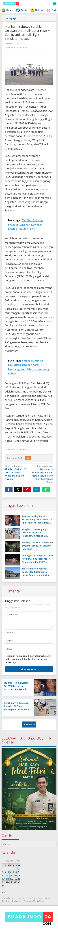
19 (8, 878)
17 (3, 878)
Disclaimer (16, 901)
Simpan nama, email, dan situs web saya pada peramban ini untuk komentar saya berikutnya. (27, 659)
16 (18, 875)
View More (29, 724)
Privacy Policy (44, 898)
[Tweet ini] (18, 489)
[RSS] (28, 458)
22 (16, 878)
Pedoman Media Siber (34, 901)
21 (13, 878)
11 (5, 875)
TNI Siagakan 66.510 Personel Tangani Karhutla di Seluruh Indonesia (37, 545)
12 (8, 875)
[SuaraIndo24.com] (11, 3)
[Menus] (54, 4)
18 (5, 878)
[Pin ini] (27, 489)
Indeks (20, 898)
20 (11, 878)
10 (3, 875)
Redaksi (5, 901)
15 (16, 875)
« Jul (4, 892)
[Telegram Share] (36, 489)
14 (13, 875)
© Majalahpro (8, 898)
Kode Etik (30, 898)
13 (11, 875)
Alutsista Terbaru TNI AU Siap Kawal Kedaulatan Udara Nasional (16, 472)
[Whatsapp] (46, 489)
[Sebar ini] (9, 489)
